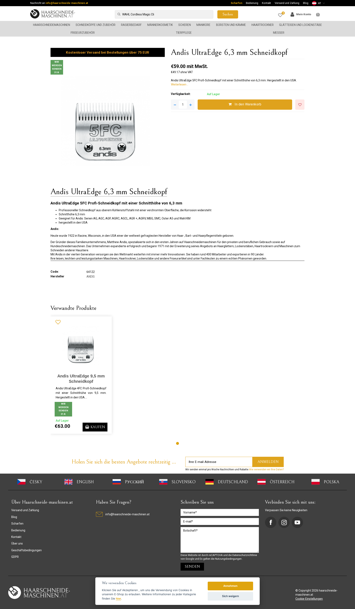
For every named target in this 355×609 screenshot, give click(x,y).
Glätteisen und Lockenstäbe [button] (300, 25)
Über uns (17, 543)
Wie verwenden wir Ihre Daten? (266, 469)
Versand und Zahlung (287, 3)
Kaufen (97, 427)
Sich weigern (230, 596)
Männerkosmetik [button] (160, 25)
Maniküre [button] (203, 25)
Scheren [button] (184, 25)
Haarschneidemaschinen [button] (51, 25)
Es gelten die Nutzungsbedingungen (221, 558)
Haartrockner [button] (262, 25)
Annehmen (230, 585)
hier (118, 598)
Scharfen (236, 3)
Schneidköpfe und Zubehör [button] (95, 25)
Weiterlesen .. (179, 84)
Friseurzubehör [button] (83, 32)
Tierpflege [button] (184, 32)
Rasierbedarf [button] (131, 25)
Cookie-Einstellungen (309, 598)
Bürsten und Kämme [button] (231, 25)
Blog (305, 3)
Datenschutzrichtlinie (244, 555)
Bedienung (252, 3)
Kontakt (266, 3)
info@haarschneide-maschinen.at (67, 3)
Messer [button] (278, 32)
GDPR (15, 556)
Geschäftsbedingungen (26, 550)
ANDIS (90, 276)
